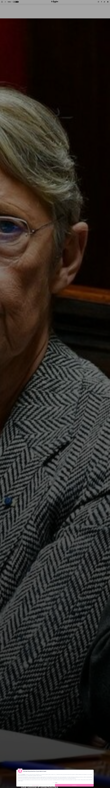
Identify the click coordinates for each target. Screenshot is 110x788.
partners (23, 774)
